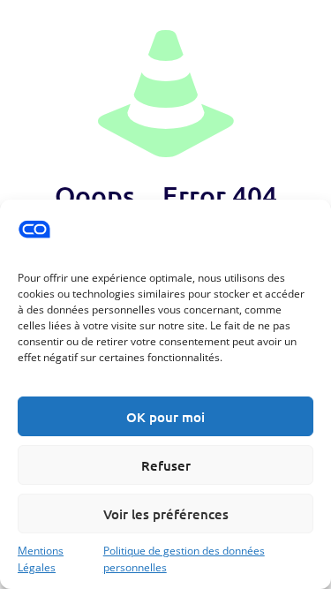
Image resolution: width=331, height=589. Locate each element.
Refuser (166, 465)
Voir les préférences (166, 514)
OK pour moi (165, 417)
